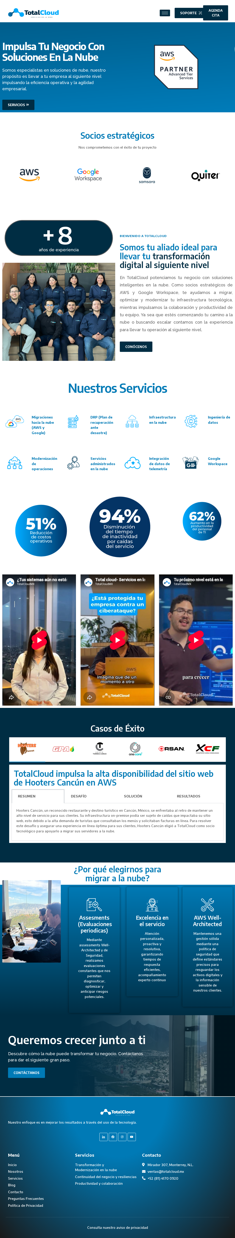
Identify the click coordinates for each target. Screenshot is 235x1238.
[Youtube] (132, 1137)
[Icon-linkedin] (103, 1137)
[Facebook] (113, 1137)
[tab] (27, 749)
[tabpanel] (117, 804)
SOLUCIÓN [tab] (133, 796)
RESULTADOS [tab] (188, 796)
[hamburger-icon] (165, 13)
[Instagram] (122, 1137)
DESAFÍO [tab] (79, 796)
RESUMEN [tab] (26, 796)
